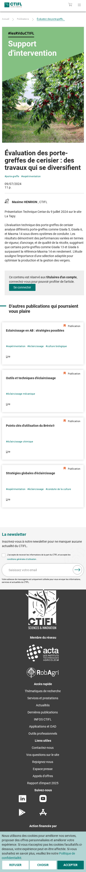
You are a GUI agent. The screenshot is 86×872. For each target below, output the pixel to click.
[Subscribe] (77, 569)
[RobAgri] (42, 677)
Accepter (71, 865)
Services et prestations (42, 698)
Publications (23, 18)
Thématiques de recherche (43, 691)
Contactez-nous (43, 747)
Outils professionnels (42, 733)
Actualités (43, 705)
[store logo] (18, 4)
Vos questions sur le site (42, 755)
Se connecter (22, 287)
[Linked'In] (22, 801)
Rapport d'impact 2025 (42, 783)
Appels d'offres (43, 776)
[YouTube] (43, 801)
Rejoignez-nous (42, 762)
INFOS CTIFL (43, 719)
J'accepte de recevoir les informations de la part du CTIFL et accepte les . (39, 557)
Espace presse (42, 769)
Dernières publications (43, 712)
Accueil (5, 18)
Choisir (43, 865)
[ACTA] (43, 662)
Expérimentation (32, 176)
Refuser (15, 865)
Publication (73, 326)
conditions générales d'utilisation (22, 559)
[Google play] (22, 815)
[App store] (43, 815)
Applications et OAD (42, 726)
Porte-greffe (12, 176)
